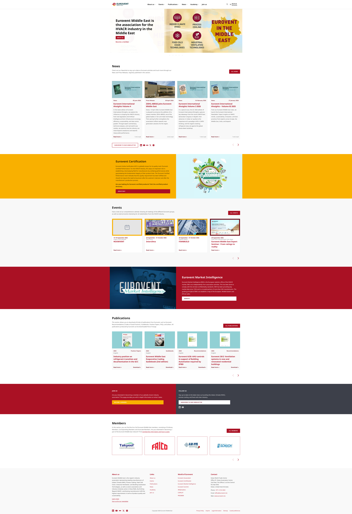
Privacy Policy (200, 511)
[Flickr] (147, 145)
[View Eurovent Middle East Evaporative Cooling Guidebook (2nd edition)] (160, 339)
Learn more (124, 499)
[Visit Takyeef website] (127, 446)
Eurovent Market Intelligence (187, 484)
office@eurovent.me (221, 493)
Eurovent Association (184, 478)
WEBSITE (187, 298)
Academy (193, 4)
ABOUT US (120, 37)
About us (150, 4)
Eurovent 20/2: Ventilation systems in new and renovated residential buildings (223, 360)
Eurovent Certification (184, 481)
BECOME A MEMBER (120, 402)
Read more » (117, 137)
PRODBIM (181, 495)
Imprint (208, 511)
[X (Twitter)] (150, 145)
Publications (172, 4)
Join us (204, 4)
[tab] (170, 55)
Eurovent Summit (183, 487)
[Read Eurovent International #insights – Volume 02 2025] (225, 89)
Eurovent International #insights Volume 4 (124, 105)
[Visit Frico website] (160, 446)
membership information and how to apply (156, 432)
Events (161, 4)
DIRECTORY (121, 191)
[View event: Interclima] (160, 227)
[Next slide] (238, 258)
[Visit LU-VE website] (192, 446)
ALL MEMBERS (233, 431)
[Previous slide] (233, 145)
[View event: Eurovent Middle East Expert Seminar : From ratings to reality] (225, 227)
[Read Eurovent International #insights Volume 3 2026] (192, 89)
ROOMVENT (119, 241)
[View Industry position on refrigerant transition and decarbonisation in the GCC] (127, 339)
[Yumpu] (153, 145)
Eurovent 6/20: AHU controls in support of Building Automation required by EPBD (191, 360)
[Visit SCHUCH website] (225, 446)
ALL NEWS (234, 71)
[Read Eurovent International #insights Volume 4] (127, 89)
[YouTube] (144, 145)
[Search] (227, 4)
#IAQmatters (182, 490)
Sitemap (225, 511)
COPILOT (180, 492)
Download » (137, 367)
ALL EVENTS (234, 213)
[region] (176, 31)
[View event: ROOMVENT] (127, 227)
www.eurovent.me (219, 496)
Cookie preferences (235, 511)
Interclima (151, 241)
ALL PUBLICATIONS (231, 326)
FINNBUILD (184, 241)
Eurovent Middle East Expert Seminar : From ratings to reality (224, 244)
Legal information (216, 511)
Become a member (122, 42)
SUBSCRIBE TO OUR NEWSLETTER (125, 145)
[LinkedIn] (141, 145)
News (184, 4)
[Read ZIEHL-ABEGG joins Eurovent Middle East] (160, 89)
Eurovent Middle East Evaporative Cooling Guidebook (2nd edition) (157, 359)
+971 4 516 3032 (220, 490)
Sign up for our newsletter (120, 501)
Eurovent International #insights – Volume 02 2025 (223, 105)
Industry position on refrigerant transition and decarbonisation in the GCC (125, 359)
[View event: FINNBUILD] (192, 227)
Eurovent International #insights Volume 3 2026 (190, 105)
